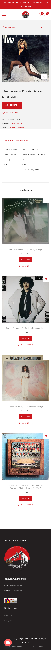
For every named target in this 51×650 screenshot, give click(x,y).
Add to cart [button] (25, 260)
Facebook (8, 615)
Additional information (16, 140)
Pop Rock (20, 127)
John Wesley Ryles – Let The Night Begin (25, 250)
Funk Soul (11, 127)
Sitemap (31, 646)
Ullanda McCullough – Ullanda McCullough (25, 407)
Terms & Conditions (16, 646)
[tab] (25, 140)
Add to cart (12, 105)
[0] (39, 14)
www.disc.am (17, 591)
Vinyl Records (16, 123)
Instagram (8, 620)
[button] (10, 113)
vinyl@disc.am (16, 585)
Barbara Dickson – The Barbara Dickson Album (25, 328)
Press (41, 646)
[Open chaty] (8, 642)
